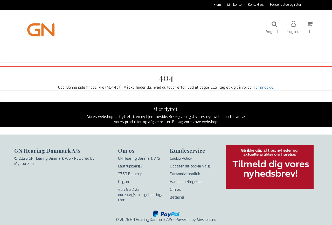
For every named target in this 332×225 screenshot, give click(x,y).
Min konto (234, 5)
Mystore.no (24, 163)
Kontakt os (256, 5)
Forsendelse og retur (285, 5)
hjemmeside (263, 87)
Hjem (217, 5)
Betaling (177, 197)
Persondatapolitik (185, 174)
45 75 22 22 (129, 189)
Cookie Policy (181, 158)
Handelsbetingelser (186, 181)
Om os (175, 189)
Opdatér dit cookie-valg (190, 166)
